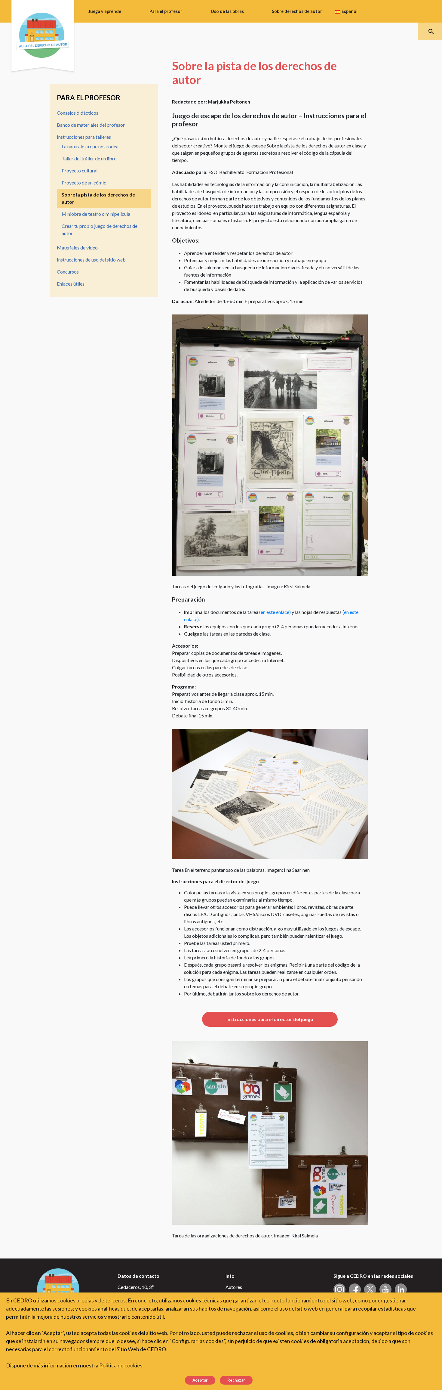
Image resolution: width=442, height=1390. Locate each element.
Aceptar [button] (200, 1380)
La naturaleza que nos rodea (90, 146)
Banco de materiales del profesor (91, 125)
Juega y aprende (104, 11)
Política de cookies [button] (121, 1365)
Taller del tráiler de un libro (89, 158)
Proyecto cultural (79, 170)
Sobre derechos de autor (297, 11)
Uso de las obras (227, 11)
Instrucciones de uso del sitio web (91, 259)
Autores (234, 1287)
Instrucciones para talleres (84, 137)
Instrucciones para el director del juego (269, 1019)
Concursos (68, 271)
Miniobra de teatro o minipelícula (96, 214)
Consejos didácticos (77, 113)
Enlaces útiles (70, 283)
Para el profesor (165, 11)
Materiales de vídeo (77, 247)
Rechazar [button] (236, 1380)
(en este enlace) (275, 612)
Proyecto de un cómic (84, 182)
